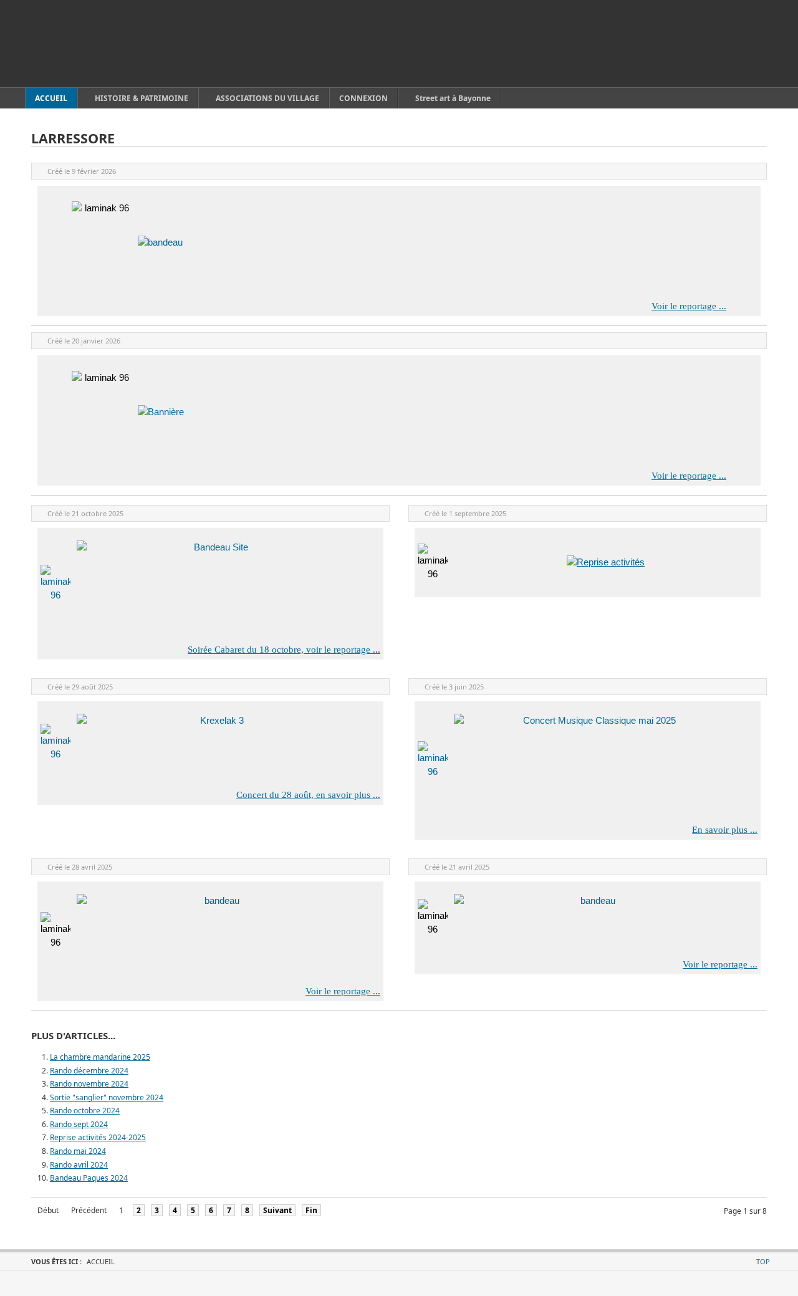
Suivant (277, 1210)
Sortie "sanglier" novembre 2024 (106, 1097)
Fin (311, 1210)
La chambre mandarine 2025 (100, 1057)
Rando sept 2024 (79, 1124)
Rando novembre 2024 (89, 1083)
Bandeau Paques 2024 (89, 1178)
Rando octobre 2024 (85, 1110)
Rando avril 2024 (79, 1164)
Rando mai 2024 (78, 1151)
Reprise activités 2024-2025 (98, 1137)
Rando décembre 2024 (89, 1070)
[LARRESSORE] (87, 43)
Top (763, 1261)
